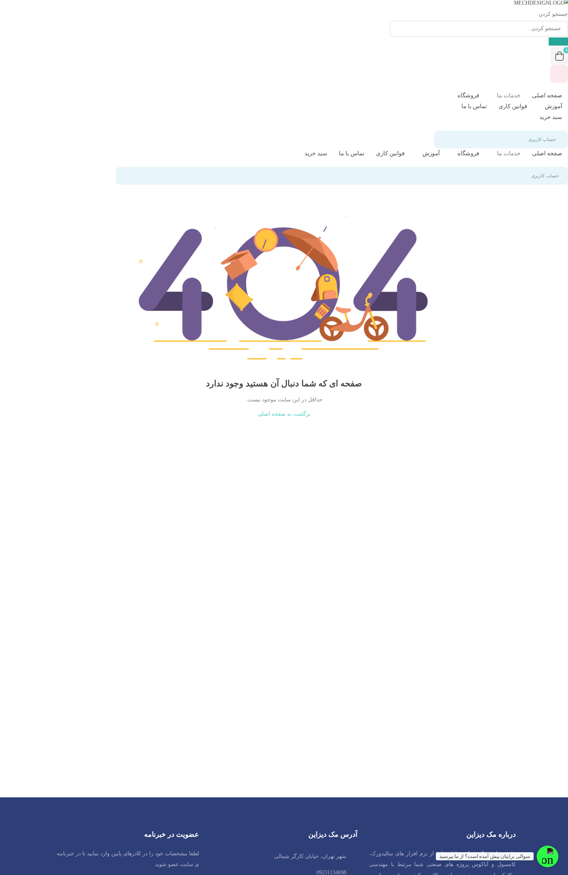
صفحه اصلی (547, 95)
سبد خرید (550, 117)
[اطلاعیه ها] (559, 74)
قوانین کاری (512, 106)
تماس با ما (474, 106)
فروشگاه (467, 95)
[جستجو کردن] (558, 41)
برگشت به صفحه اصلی (284, 414)
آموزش (552, 106)
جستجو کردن (553, 14)
